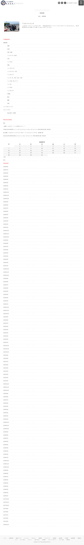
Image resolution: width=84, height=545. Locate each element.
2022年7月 (5, 323)
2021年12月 (6, 345)
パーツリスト (26, 538)
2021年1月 (5, 380)
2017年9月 (5, 508)
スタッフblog (61, 539)
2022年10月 (6, 313)
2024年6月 (5, 249)
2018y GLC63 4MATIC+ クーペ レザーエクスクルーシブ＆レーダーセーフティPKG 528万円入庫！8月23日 (27, 129)
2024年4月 (5, 256)
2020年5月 (5, 406)
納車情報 (5, 42)
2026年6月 (5, 173)
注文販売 (66, 538)
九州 (8, 58)
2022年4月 (5, 332)
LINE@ (59, 3)
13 (75, 148)
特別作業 (60, 538)
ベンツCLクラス (11, 68)
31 (42, 155)
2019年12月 (6, 422)
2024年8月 (5, 243)
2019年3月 (5, 451)
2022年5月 (5, 329)
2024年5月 (5, 253)
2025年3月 (5, 221)
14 (9, 150)
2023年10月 (6, 275)
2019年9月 (5, 431)
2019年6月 (5, 441)
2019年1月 (5, 457)
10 (42, 148)
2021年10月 (6, 352)
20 (75, 150)
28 (9, 155)
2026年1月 (5, 189)
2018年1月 (5, 495)
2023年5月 (5, 291)
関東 (8, 100)
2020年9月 (5, 393)
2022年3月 (5, 336)
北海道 (8, 93)
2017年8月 (5, 511)
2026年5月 (5, 176)
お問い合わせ (37, 539)
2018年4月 (5, 486)
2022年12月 (6, 307)
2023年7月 (5, 284)
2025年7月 (5, 208)
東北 (8, 97)
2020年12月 (6, 384)
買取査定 (79, 538)
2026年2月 (5, 185)
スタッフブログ (6, 109)
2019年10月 (6, 428)
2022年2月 (5, 339)
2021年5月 (5, 368)
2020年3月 (5, 412)
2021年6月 (5, 364)
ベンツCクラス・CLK (12, 71)
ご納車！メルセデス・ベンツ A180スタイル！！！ (14, 126)
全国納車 (54, 538)
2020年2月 (5, 416)
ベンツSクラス (10, 90)
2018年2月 (5, 492)
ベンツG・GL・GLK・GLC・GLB (14, 77)
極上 (4, 123)
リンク (16, 539)
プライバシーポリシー (52, 539)
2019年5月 (5, 444)
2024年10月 (6, 237)
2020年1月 (5, 419)
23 (31, 152)
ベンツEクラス (10, 74)
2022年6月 (5, 326)
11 (53, 148)
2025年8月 (5, 205)
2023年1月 (5, 304)
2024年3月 (5, 259)
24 (42, 152)
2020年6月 (5, 403)
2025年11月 (6, 195)
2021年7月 (5, 361)
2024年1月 (5, 265)
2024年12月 (6, 230)
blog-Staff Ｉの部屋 (11, 113)
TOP (39, 16)
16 (31, 150)
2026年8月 (5, 166)
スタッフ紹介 (22, 539)
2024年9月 (5, 240)
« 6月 (4, 157)
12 (64, 148)
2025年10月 (6, 198)
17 (42, 150)
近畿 (8, 45)
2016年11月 (6, 524)
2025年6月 (5, 211)
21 (9, 152)
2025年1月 (5, 227)
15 (20, 150)
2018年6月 (5, 479)
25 (53, 152)
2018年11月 (6, 463)
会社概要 (43, 539)
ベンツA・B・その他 (11, 55)
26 (64, 152)
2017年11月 (6, 502)
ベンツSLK (9, 87)
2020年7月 (5, 400)
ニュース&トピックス (8, 106)
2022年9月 (5, 316)
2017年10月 (6, 505)
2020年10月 (6, 390)
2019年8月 (5, 435)
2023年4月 (5, 294)
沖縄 (8, 65)
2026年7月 (5, 169)
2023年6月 (5, 288)
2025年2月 (5, 224)
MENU (81, 3)
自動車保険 (73, 538)
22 (20, 152)
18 (53, 150)
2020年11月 (6, 387)
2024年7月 (5, 246)
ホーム (5, 538)
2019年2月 (5, 454)
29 (20, 155)
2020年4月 (5, 409)
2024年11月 (6, 233)
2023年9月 (5, 278)
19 (64, 150)
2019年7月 (5, 438)
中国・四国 (9, 52)
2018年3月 (5, 489)
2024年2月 (5, 262)
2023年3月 (5, 297)
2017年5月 (5, 521)
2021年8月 (5, 358)
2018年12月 (6, 460)
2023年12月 (6, 269)
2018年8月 (5, 473)
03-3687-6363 (71, 3)
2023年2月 (5, 300)
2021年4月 (5, 371)
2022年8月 (5, 320)
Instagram (62, 3)
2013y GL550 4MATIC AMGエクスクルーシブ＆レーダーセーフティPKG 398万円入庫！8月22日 (24, 135)
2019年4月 (5, 447)
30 (31, 155)
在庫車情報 (11, 538)
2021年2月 (5, 377)
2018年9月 (5, 470)
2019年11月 (6, 425)
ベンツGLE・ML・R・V (12, 81)
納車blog (68, 539)
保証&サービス (18, 538)
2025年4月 (5, 217)
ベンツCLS (9, 61)
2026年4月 (5, 179)
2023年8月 (5, 281)
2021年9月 (5, 355)
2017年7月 (5, 515)
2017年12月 (6, 499)
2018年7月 (5, 476)
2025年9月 (5, 201)
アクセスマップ (47, 538)
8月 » (4, 160)
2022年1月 (5, 342)
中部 (8, 103)
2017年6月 (5, 518)
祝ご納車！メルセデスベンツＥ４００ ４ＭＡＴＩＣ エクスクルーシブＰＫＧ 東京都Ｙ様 (23, 132)
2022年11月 (6, 310)
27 (75, 152)
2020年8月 (5, 396)
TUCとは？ (34, 538)
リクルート (30, 539)
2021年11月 (6, 348)
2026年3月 (5, 182)
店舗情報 (40, 538)
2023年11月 (6, 272)
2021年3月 (5, 374)
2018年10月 (6, 467)
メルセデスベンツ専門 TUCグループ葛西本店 (17, 3)
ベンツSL (9, 84)
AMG (8, 49)
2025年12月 (6, 192)
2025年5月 (5, 214)
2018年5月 (5, 483)
